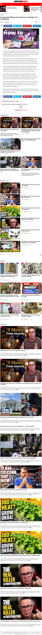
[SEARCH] (41, 4)
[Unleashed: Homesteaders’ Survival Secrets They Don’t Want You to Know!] (10, 288)
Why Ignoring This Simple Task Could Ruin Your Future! (30, 169)
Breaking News (10, 133)
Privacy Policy (25, 633)
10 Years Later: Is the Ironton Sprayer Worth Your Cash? (30, 230)
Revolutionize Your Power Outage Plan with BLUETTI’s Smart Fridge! (30, 242)
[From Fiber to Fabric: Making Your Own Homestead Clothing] (31, 268)
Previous (0, 9)
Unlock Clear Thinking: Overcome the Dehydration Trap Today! (30, 218)
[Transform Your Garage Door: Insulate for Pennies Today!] (10, 308)
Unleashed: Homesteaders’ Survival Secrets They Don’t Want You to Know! (9, 296)
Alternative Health (4, 133)
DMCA (28, 632)
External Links (37, 632)
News (8, 135)
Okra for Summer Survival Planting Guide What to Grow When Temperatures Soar (20, 555)
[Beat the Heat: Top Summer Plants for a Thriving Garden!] (10, 211)
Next (41, 9)
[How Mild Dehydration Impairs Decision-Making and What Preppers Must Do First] (21, 608)
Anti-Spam (32, 632)
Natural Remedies (3, 135)
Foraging (2, 134)
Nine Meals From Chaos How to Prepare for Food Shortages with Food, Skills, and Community (36, 9)
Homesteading (16, 134)
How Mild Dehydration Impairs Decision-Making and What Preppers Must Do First (20, 621)
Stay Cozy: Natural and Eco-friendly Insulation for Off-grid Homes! (9, 276)
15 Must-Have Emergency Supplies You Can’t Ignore (31, 296)
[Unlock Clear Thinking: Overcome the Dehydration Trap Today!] (10, 223)
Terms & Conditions (18, 633)
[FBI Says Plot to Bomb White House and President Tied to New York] (10, 144)
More (25, 355)
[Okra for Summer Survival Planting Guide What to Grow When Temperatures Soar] (21, 542)
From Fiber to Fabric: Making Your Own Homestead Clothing (30, 276)
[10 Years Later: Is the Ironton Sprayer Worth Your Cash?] (10, 234)
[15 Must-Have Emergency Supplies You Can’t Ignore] (31, 288)
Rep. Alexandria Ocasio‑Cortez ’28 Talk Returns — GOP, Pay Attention (31, 139)
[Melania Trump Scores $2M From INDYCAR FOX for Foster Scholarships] (10, 162)
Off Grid (11, 135)
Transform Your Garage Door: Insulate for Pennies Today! (9, 315)
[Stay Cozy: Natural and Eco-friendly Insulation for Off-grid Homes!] (10, 268)
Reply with (40, 254)
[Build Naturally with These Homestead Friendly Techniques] (31, 308)
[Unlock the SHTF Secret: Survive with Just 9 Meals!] (3, 9)
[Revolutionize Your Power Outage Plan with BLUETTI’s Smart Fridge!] (10, 246)
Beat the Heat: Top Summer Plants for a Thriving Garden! (31, 208)
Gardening (6, 134)
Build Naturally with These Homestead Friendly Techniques (30, 315)
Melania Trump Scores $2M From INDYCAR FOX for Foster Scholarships (9, 169)
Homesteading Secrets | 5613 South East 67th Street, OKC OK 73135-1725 (14, 632)
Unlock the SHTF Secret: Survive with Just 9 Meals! (12, 8)
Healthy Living (10, 134)
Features (15, 133)
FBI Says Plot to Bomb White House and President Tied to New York (10, 151)
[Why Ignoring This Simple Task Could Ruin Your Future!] (31, 162)
